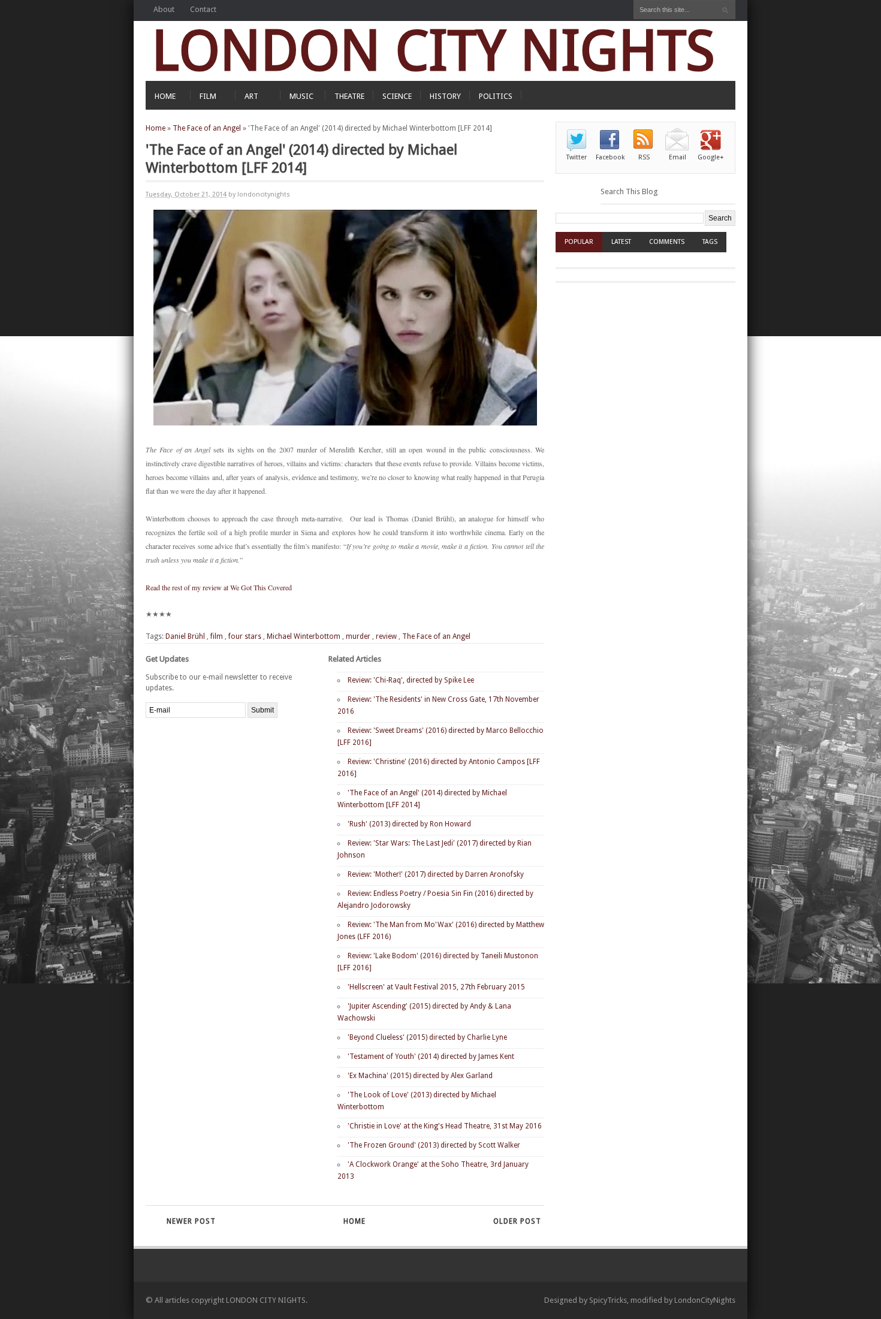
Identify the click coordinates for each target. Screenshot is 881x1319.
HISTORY (445, 96)
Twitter (576, 157)
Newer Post (191, 1221)
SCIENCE (397, 96)
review (386, 636)
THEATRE (349, 96)
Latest (621, 242)
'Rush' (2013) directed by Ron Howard (409, 824)
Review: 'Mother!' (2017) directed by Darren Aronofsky (436, 874)
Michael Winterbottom (303, 636)
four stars (244, 636)
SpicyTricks (608, 1300)
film (216, 636)
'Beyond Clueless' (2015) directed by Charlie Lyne (427, 1037)
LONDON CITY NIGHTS (433, 50)
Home (155, 128)
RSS (644, 157)
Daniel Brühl (185, 636)
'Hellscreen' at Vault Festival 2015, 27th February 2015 (436, 987)
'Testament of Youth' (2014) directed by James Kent (431, 1056)
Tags (709, 242)
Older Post (517, 1221)
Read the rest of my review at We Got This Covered (219, 587)
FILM (208, 96)
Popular (579, 242)
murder (358, 636)
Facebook (610, 157)
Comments (666, 242)
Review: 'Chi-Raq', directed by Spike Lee (411, 680)
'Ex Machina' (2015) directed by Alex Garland (420, 1076)
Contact (203, 9)
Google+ (711, 157)
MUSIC (301, 96)
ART (251, 96)
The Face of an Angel (207, 128)
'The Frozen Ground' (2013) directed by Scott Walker (434, 1145)
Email (677, 157)
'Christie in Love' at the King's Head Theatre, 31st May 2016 (445, 1126)
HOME (165, 96)
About (163, 9)
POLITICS (495, 96)
